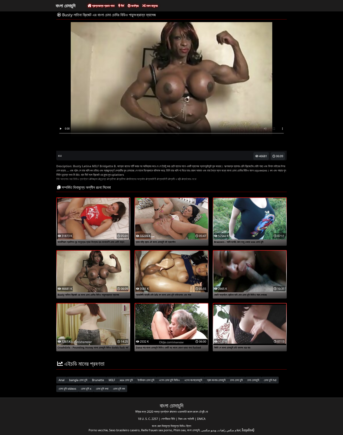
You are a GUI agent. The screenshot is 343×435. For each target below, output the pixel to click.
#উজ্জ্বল (93, 179)
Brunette (98, 380)
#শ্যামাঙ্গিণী (151, 179)
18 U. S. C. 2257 (148, 419)
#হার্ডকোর (186, 179)
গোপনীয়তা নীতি (168, 419)
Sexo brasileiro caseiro (124, 430)
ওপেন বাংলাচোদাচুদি (193, 380)
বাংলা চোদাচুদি (65, 5)
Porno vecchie (98, 430)
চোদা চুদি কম (119, 389)
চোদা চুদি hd (270, 380)
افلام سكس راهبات (229, 430)
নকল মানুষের (152, 6)
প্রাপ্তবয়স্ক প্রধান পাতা (103, 6)
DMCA (201, 419)
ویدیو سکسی (208, 430)
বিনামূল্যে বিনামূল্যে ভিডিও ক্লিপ (176, 426)
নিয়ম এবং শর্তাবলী (186, 419)
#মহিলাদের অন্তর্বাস (135, 179)
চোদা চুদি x (86, 389)
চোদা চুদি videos (67, 389)
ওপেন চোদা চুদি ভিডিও (169, 380)
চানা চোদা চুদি (236, 380)
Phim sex (179, 430)
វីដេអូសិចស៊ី (248, 430)
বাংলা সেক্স (157, 426)
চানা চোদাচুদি (253, 380)
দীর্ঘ (122, 6)
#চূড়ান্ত (102, 179)
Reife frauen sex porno (156, 430)
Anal (61, 380)
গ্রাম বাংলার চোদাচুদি (216, 380)
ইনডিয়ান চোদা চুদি (146, 380)
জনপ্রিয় (135, 6)
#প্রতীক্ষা (111, 179)
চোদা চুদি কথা (102, 389)
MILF (112, 380)
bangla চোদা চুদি (78, 380)
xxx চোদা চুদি (126, 380)
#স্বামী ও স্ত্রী (174, 179)
